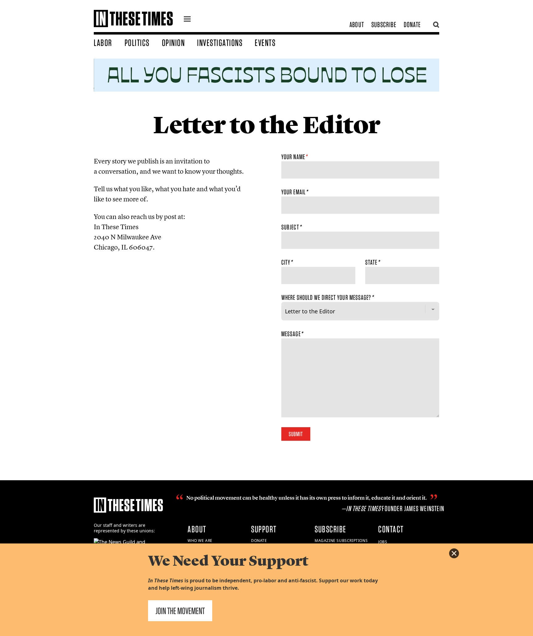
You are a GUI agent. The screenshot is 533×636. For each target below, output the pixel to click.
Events (265, 42)
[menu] (187, 19)
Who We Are (200, 540)
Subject (291, 227)
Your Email (294, 192)
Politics (137, 42)
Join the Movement (180, 610)
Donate (412, 24)
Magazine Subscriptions (341, 540)
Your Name (294, 157)
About (356, 24)
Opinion (173, 42)
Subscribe (383, 24)
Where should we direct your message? (327, 297)
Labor (103, 42)
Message (292, 334)
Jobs (382, 541)
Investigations (219, 42)
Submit (296, 434)
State (372, 262)
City (287, 262)
